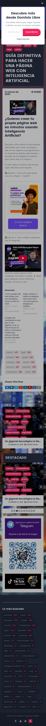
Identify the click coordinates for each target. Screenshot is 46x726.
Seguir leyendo (23, 39)
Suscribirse (32, 32)
